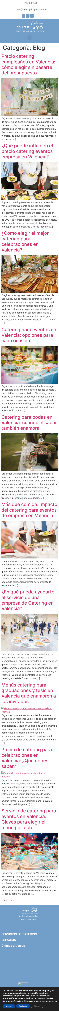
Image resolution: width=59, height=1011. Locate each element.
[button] (29, 37)
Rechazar (23, 1006)
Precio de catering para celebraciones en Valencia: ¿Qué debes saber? (26, 758)
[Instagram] (28, 16)
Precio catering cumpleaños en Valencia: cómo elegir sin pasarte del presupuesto (28, 64)
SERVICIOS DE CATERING (19, 934)
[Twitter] (32, 16)
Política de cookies (35, 998)
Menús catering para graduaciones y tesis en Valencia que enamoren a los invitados (28, 693)
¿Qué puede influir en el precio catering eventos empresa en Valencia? (27, 151)
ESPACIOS (8, 939)
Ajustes (37, 1006)
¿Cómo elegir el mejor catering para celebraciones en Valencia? (25, 241)
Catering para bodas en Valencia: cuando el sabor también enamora (29, 422)
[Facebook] (23, 16)
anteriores (8, 900)
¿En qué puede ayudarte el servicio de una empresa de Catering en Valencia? (27, 600)
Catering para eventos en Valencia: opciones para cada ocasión (28, 335)
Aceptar (9, 1006)
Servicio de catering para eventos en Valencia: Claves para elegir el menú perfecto (28, 819)
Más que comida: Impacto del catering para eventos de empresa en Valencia (29, 510)
